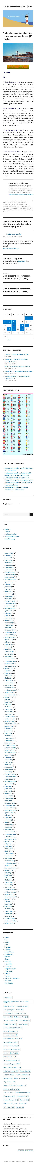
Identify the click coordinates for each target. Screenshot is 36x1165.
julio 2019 (8, 757)
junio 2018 (8, 788)
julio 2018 (8, 786)
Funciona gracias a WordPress (24, 1161)
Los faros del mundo (11, 201)
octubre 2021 (9, 692)
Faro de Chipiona (10, 1031)
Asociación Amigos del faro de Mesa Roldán (15, 1001)
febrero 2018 (9, 798)
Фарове (7, 976)
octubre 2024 (9, 606)
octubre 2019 (9, 750)
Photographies (23, 1092)
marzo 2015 (9, 882)
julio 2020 (8, 728)
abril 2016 (8, 851)
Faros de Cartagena (11, 1049)
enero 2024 (8, 627)
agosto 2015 (9, 870)
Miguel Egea (9, 1082)
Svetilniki (5, 206)
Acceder (7, 532)
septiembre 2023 (10, 637)
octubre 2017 (9, 808)
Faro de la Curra (10, 1035)
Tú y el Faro (8, 1107)
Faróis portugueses (11, 1064)
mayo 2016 (8, 849)
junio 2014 (8, 904)
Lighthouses (14, 204)
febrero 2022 (9, 683)
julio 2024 (8, 613)
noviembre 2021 (10, 690)
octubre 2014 (9, 894)
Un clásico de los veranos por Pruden (17, 366)
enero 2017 (8, 829)
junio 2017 (8, 817)
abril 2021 (8, 707)
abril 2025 (8, 591)
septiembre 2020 (10, 724)
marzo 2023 (9, 651)
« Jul (8, 340)
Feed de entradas (10, 534)
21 (22, 329)
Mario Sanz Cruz (21, 1078)
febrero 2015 (9, 885)
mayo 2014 (8, 906)
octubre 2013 (9, 923)
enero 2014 (8, 916)
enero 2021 (8, 714)
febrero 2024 (9, 625)
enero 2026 (8, 570)
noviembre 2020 (10, 719)
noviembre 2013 (10, 921)
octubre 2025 (9, 577)
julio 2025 (8, 584)
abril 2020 (8, 736)
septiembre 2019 (10, 752)
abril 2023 (8, 649)
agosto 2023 (9, 639)
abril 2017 (8, 822)
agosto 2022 (9, 668)
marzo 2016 (9, 853)
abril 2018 (8, 793)
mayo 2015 (8, 877)
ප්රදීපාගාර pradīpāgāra (20, 208)
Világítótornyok (26, 206)
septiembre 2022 (10, 666)
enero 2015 (8, 887)
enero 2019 (8, 772)
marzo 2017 (8, 825)
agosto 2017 (9, 813)
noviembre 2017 (10, 805)
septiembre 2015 (10, 868)
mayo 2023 (8, 647)
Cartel (20, 1010)
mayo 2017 (8, 820)
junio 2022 (8, 673)
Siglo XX (7, 1103)
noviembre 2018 (10, 776)
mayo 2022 (8, 676)
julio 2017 (8, 815)
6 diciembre (14, 210)
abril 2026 (8, 563)
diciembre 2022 (10, 659)
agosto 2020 (9, 726)
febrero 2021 (9, 712)
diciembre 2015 (10, 861)
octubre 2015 (9, 865)
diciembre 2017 (10, 803)
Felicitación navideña (12, 1067)
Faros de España (10, 1053)
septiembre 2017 (10, 810)
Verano (20, 1107)
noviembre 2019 (10, 748)
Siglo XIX (24, 1100)
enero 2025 (8, 599)
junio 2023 (8, 644)
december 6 (22, 210)
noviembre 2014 (10, 892)
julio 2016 (8, 844)
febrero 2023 (9, 654)
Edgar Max (25, 1020)
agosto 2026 (9, 553)
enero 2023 (8, 656)
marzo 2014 (9, 911)
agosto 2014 (9, 899)
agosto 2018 (9, 784)
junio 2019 (8, 760)
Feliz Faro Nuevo (10, 1071)
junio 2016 (8, 846)
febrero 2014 (9, 913)
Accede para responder (10, 248)
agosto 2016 (9, 841)
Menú (30, 6)
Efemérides (29, 210)
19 (13, 329)
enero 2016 (8, 858)
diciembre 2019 (10, 745)
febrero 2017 (9, 827)
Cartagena (8, 1010)
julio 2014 (8, 901)
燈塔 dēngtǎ (6, 210)
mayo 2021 (8, 704)
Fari (8, 202)
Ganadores (8, 1074)
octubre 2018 (9, 779)
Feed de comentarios (12, 536)
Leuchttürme (6, 204)
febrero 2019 (9, 769)
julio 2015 (8, 873)
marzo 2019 (9, 767)
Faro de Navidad (10, 1042)
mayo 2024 (8, 618)
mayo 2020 (8, 733)
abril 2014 (8, 909)
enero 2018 (8, 801)
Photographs (9, 1096)
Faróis (11, 202)
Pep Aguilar (8, 1092)
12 (13, 325)
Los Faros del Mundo (14, 6)
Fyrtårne (19, 202)
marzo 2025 (9, 594)
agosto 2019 (9, 755)
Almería (7, 997)
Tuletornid (18, 206)
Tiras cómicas (20, 1103)
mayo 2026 (8, 560)
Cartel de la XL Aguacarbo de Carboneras (18, 371)
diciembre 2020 (10, 716)
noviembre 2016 (10, 834)
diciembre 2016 (10, 832)
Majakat (21, 204)
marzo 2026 (9, 565)
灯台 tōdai (30, 208)
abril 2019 (8, 764)
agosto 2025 (9, 582)
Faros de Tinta (9, 1056)
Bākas (4, 202)
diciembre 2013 (10, 918)
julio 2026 (8, 555)
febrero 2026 (9, 567)
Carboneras (22, 1006)
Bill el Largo (9, 1006)
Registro (7, 529)
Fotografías (25, 1071)
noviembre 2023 (10, 632)
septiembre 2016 (10, 839)
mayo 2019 (8, 762)
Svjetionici (12, 206)
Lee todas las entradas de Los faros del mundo (21, 194)
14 (22, 325)
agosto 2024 (9, 611)
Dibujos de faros (10, 1020)
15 (26, 325)
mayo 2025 (8, 589)
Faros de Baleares (11, 1046)
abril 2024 (8, 620)
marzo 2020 (9, 738)
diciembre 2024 (10, 601)
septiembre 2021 (10, 695)
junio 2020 (8, 731)
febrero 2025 (9, 596)
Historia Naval (7, 211)
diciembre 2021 (10, 688)
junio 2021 (8, 702)
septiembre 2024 (10, 608)
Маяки (12, 208)
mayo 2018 (8, 791)
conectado (21, 261)
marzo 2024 (9, 623)
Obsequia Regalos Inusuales (14, 1085)
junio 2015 (8, 875)
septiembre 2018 (10, 781)
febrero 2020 (9, 740)
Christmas (8, 1013)
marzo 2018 (9, 796)
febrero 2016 (9, 856)
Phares (26, 204)
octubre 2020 (9, 721)
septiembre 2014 (10, 897)
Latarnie (24, 202)
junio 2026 (8, 558)
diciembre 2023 (10, 630)
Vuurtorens (6, 208)
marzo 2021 (9, 709)
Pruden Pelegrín (10, 1100)
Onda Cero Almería (11, 1089)
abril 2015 (8, 880)
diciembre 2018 (10, 774)
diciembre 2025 (10, 572)
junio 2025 (8, 587)
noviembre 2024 (10, 603)
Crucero (7, 1017)
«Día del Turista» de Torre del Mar (16, 354)
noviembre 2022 (10, 661)
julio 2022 (8, 671)
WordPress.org (10, 539)
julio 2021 (8, 700)
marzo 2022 (9, 680)
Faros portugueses (11, 1060)
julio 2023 (8, 642)
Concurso (20, 1013)
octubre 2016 (9, 837)
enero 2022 (8, 685)
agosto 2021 (9, 697)
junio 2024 (8, 615)
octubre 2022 (9, 663)
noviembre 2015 (10, 863)
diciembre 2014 (10, 889)
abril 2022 (8, 678)
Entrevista (23, 1024)
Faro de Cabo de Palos (12, 1028)
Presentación (23, 1096)
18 (9, 329)
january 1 (7, 1078)
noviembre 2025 (10, 575)
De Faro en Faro (21, 1017)
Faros (15, 202)
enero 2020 (8, 743)
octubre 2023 (9, 635)
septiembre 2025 (10, 579)
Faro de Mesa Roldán (12, 1038)
